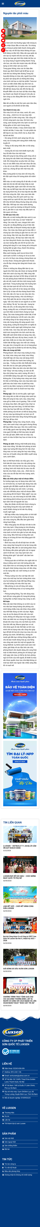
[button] (3, 3)
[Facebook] (3, 36)
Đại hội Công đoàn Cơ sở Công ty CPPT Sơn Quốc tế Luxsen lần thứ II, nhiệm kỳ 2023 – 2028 (19, 938)
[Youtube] (3, 40)
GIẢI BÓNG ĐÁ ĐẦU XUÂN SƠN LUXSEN (18, 969)
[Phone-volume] (3, 50)
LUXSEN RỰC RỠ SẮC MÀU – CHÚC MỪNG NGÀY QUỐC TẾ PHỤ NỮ (19, 877)
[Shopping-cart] (3, 31)
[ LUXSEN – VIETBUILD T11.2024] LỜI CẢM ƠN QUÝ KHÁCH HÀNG (19, 847)
